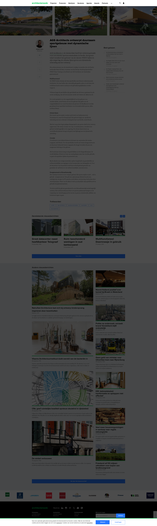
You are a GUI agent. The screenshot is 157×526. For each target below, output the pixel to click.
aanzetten (90, 523)
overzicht (59, 523)
